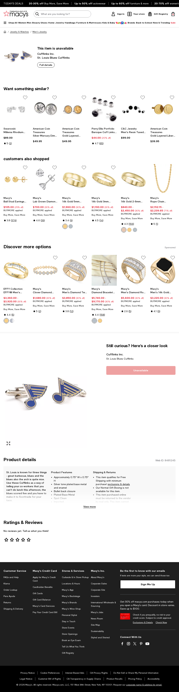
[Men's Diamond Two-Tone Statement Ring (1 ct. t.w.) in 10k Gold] (74, 270)
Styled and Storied (100, 637)
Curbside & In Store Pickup (75, 577)
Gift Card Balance (42, 600)
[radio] (65, 226)
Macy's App (67, 590)
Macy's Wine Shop (71, 609)
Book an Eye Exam (71, 640)
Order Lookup (10, 590)
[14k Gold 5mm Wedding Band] (74, 179)
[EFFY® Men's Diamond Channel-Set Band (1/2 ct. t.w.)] (16, 270)
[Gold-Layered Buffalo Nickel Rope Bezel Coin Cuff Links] (74, 109)
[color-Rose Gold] (124, 230)
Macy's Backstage (71, 596)
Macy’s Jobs (97, 612)
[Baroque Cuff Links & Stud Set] (104, 109)
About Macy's (97, 577)
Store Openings (69, 634)
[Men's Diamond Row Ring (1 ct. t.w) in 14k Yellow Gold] (133, 270)
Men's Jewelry (40, 32)
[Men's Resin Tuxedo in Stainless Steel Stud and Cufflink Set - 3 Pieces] (133, 109)
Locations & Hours (71, 583)
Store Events (68, 628)
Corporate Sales (99, 583)
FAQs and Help (11, 577)
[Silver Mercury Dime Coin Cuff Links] (45, 109)
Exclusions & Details (143, 622)
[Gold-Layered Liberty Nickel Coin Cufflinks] (163, 109)
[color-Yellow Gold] (65, 226)
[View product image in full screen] (8, 443)
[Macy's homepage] (4, 31)
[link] (16, 136)
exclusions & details (119, 484)
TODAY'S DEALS (13, 3)
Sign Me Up (148, 584)
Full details (46, 64)
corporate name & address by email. (144, 685)
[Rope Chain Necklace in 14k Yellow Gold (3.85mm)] (163, 179)
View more (89, 506)
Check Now (161, 622)
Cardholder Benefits (42, 587)
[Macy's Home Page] (15, 14)
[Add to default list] (25, 97)
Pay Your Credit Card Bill (45, 612)
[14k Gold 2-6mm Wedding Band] (133, 179)
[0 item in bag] (173, 14)
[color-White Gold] (71, 226)
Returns (7, 602)
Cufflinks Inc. (45, 53)
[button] (45, 395)
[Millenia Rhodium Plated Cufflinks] (16, 109)
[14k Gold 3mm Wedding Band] (104, 179)
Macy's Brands (69, 602)
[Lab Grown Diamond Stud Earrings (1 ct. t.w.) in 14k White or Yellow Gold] (45, 179)
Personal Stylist (69, 615)
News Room (97, 618)
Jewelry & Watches (19, 32)
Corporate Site (98, 590)
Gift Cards (38, 593)
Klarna (6, 583)
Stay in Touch (68, 621)
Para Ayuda (9, 596)
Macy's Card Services (44, 606)
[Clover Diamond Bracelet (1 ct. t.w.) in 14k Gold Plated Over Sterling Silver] (45, 270)
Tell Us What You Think (73, 646)
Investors (95, 596)
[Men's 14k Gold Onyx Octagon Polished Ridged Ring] (163, 270)
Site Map (95, 625)
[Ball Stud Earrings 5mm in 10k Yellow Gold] (16, 179)
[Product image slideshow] (45, 395)
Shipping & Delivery (13, 609)
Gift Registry (68, 653)
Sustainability (97, 631)
